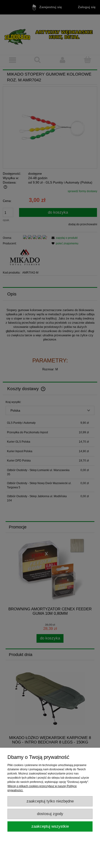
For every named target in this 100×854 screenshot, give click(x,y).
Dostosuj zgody (50, 814)
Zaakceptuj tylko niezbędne (50, 801)
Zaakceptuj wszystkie (50, 826)
